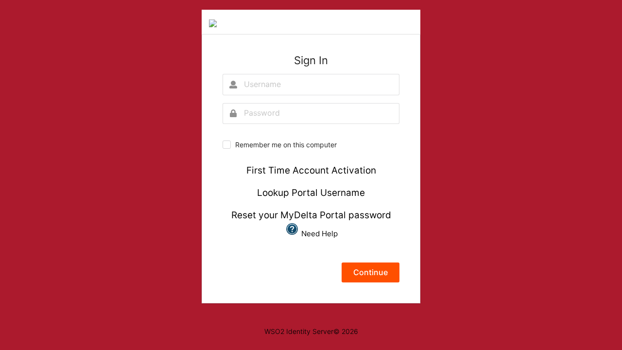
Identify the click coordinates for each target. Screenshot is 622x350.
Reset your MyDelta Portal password (311, 215)
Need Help (318, 233)
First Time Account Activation (311, 170)
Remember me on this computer (286, 144)
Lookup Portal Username (311, 192)
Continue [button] (370, 272)
